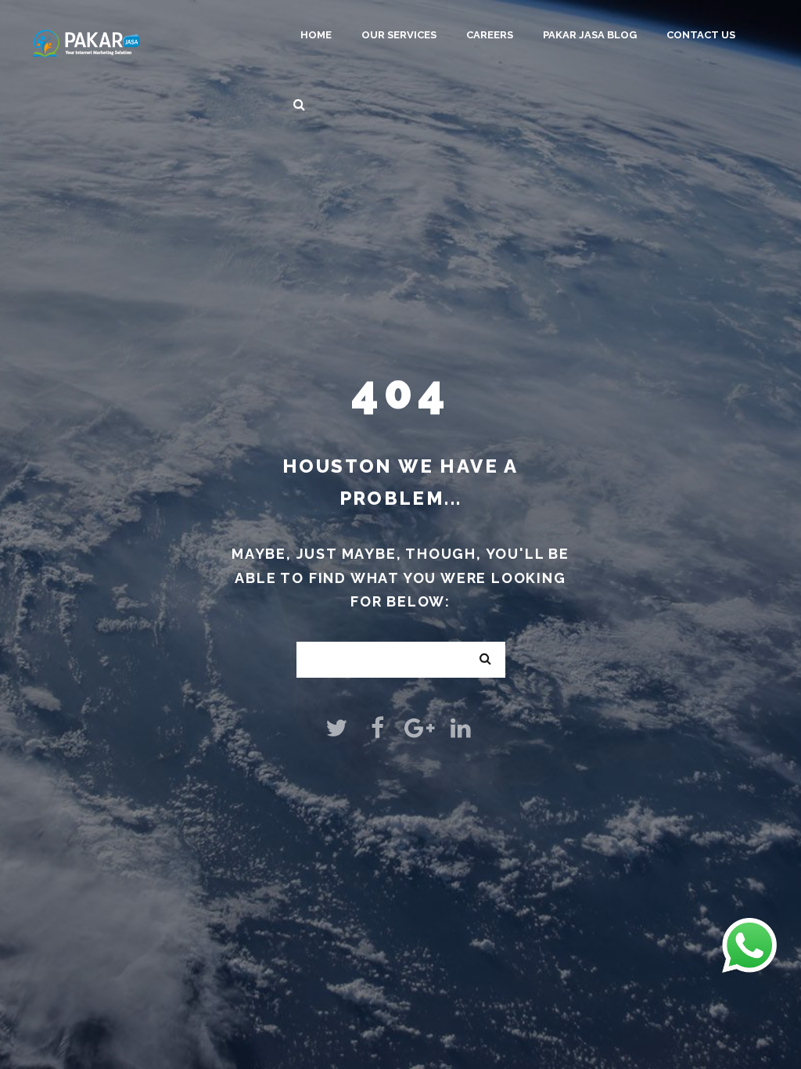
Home (316, 35)
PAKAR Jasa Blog (590, 35)
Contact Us (700, 35)
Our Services (398, 35)
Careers (489, 35)
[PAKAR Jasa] (86, 42)
